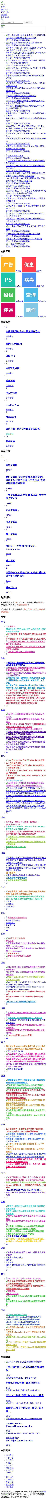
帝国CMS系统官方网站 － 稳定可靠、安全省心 (26, 1182)
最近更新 (5, 10)
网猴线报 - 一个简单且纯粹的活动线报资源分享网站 (26, 119)
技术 (3, 622)
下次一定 (9, 1458)
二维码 (18, 271)
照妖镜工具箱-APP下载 (16, 847)
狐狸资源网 (22, 878)
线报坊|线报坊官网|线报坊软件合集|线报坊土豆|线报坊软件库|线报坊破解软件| (25, 738)
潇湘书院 (9, 904)
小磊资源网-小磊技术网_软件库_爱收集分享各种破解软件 (25, 167)
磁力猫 (9, 1260)
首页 (3, 4)
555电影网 (20, 244)
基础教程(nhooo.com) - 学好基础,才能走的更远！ (24, 998)
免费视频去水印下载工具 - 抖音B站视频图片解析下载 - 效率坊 (25, 648)
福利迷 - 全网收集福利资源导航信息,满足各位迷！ (25, 720)
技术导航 (9, 1460)
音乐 (3, 913)
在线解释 (19, 301)
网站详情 (18, 40)
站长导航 (19, 781)
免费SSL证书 (24, 186)
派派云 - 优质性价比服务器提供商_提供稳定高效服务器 (25, 1212)
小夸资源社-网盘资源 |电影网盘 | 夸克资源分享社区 (25, 1116)
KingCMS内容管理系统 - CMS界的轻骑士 (23, 1190)
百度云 (43, 1492)
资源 (3, 1076)
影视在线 (9, 941)
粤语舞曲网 (10, 925)
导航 (3, 658)
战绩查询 (42, 301)
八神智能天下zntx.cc (33, 43)
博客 (3, 853)
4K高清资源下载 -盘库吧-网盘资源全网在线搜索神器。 (25, 1031)
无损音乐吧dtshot (13, 920)
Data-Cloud (22, 1315)
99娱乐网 (19, 1069)
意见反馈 (9, 1485)
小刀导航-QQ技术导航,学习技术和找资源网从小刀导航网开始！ (25, 220)
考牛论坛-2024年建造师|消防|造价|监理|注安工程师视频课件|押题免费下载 (25, 1287)
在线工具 (5, 12)
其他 (3, 1274)
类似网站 (26, 40)
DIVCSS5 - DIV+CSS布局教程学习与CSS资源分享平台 (25, 973)
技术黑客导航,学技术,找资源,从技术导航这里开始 (26, 140)
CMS (3, 1173)
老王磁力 (9, 1262)
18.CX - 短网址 (12, 1294)
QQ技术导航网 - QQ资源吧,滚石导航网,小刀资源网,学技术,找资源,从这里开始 (25, 179)
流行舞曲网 (22, 918)
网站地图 (9, 1487)
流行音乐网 (10, 923)
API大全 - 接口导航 (32, 234)
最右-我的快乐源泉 (32, 875)
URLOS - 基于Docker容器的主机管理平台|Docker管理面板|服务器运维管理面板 (23, 1323)
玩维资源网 (10, 626)
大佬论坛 (9, 1465)
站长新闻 (5, 17)
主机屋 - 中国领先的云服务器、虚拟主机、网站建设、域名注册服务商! (26, 1165)
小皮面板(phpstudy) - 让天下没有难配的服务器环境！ (25, 1333)
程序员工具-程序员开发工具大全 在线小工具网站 (25, 1222)
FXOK (8, 1473)
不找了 (9, 1463)
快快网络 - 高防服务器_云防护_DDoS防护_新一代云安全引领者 (26, 1140)
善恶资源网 (22, 880)
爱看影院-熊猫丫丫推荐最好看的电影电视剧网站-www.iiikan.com (25, 949)
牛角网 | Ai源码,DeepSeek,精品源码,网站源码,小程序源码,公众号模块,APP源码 (26, 54)
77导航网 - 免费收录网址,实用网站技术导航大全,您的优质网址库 (25, 107)
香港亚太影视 (25, 956)
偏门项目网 (10, 873)
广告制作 (42, 316)
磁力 (3, 1248)
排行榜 (4, 15)
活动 (3, 710)
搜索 (3, 1008)
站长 (3, 1202)
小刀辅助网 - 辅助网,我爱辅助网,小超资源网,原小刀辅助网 (25, 843)
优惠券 (39, 271)
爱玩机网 (19, 1051)
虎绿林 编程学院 (29, 96)
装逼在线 (19, 316)
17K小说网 (10, 907)
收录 (3, 756)
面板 (3, 1310)
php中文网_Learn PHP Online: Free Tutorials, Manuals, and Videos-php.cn (25, 988)
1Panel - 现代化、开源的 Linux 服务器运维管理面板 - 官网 (26, 1348)
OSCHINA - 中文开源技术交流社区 (21, 1002)
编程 (3, 963)
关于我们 (9, 1477)
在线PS (18, 286)
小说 (3, 887)
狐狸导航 (9, 1470)
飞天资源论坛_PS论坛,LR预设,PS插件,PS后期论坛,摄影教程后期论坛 (25, 1096)
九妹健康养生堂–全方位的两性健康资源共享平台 (25, 1302)
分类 (3, 7)
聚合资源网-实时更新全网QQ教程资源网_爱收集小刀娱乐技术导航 (25, 748)
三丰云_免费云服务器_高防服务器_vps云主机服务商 (25, 1150)
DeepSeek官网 (26, 1035)
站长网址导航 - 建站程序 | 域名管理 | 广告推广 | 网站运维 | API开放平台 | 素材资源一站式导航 (26, 686)
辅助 (3, 817)
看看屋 (16, 953)
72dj (7, 928)
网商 (3, 1124)
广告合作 (9, 1480)
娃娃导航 (9, 1455)
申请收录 (9, 1482)
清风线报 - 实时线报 (33, 729)
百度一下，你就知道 (33, 239)
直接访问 (9, 40)
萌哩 (13, 1291)
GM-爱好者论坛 (28, 652)
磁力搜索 (19, 156)
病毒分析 (40, 286)
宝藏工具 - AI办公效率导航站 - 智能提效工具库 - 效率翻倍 (26, 776)
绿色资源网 (22, 1236)
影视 (3, 934)
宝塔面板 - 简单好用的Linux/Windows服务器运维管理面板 (25, 89)
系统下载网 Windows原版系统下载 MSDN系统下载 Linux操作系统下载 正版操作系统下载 (25, 1060)
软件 (3, 1042)
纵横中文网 (10, 901)
